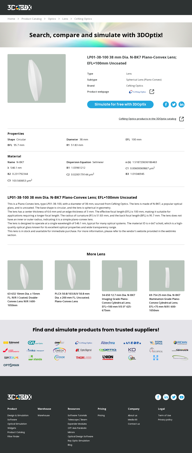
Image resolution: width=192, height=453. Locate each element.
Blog (70, 444)
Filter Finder (13, 436)
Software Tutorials (77, 415)
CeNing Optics (83, 18)
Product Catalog (31, 18)
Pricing (101, 415)
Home (11, 18)
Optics (52, 18)
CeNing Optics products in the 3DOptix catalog (147, 118)
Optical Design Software (80, 436)
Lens (65, 18)
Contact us (134, 423)
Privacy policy (165, 419)
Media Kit (132, 419)
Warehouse (44, 415)
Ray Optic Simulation (79, 440)
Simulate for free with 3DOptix (120, 104)
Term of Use (164, 415)
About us (132, 415)
